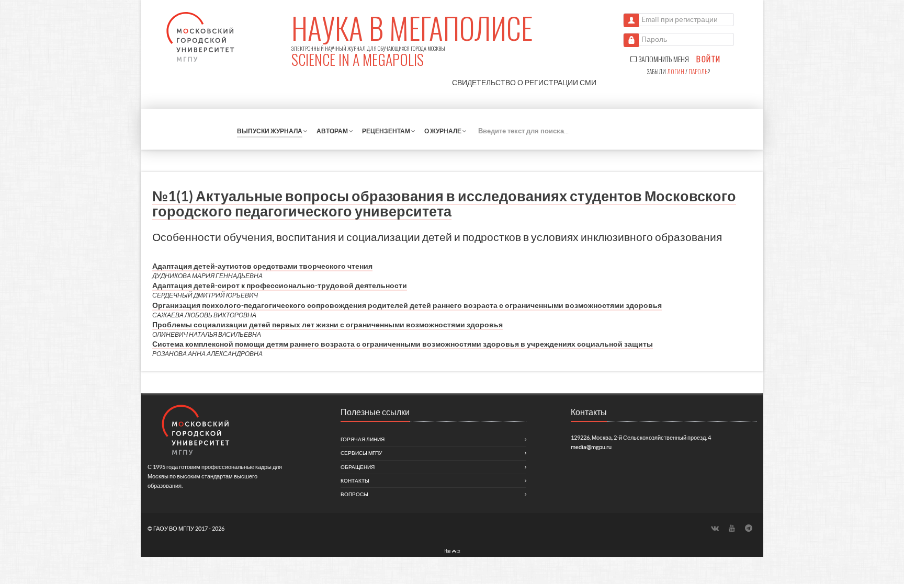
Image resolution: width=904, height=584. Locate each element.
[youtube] (733, 528)
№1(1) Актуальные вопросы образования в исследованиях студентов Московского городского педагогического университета (444, 203)
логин (675, 71)
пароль (697, 71)
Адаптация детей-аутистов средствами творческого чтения (262, 266)
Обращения (358, 467)
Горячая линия (363, 439)
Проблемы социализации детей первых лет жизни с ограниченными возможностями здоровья (327, 324)
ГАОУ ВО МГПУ (174, 528)
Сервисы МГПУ (361, 453)
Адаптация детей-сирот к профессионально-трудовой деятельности (279, 285)
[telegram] (748, 528)
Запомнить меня (663, 59)
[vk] (715, 528)
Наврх (452, 550)
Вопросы (354, 494)
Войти (708, 59)
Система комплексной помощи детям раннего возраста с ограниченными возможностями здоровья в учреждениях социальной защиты (402, 344)
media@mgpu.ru (591, 447)
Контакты (355, 481)
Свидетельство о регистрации (524, 82)
